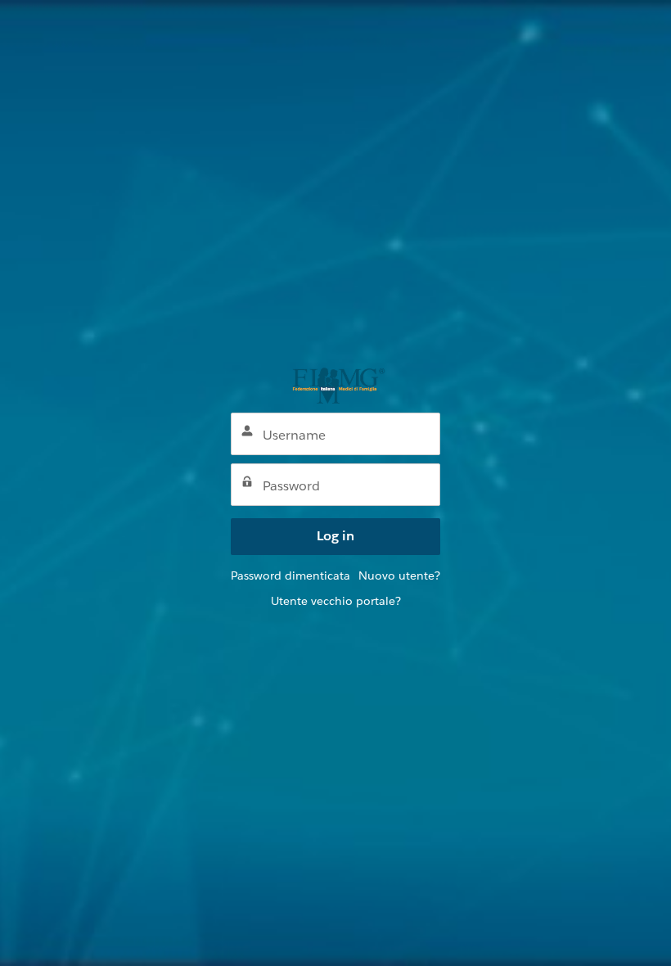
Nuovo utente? (399, 575)
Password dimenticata (290, 575)
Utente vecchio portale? (336, 601)
